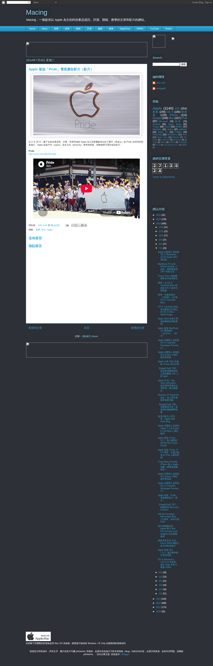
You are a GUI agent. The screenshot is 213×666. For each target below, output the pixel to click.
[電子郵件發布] (66, 225)
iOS (177, 108)
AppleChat (125, 28)
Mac (171, 118)
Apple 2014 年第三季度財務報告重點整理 (168, 321)
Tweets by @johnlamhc (164, 177)
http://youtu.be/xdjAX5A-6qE (42, 154)
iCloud (167, 126)
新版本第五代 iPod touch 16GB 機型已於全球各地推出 (168, 543)
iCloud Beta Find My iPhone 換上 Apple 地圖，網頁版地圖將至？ (168, 466)
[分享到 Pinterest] (85, 225)
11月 (161, 231)
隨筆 (111, 28)
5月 (161, 576)
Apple (50, 229)
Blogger (125, 654)
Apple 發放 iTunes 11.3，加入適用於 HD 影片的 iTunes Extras (168, 442)
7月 (161, 248)
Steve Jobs (162, 137)
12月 (161, 227)
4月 (161, 581)
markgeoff (161, 88)
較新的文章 (35, 327)
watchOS (165, 140)
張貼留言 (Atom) (90, 336)
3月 (161, 585)
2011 (158, 607)
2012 (158, 603)
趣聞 (100, 28)
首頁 (86, 327)
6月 (161, 572)
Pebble (178, 132)
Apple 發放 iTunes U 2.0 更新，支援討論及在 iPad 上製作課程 (168, 454)
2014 (158, 223)
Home (32, 28)
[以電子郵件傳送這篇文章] (73, 225)
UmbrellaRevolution (171, 145)
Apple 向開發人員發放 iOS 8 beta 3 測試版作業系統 (168, 476)
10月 (161, 235)
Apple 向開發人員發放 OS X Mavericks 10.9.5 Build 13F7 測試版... (168, 256)
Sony (163, 142)
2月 (161, 589)
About (44, 28)
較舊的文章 (137, 327)
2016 (158, 215)
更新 (156, 111)
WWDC (140, 28)
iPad (184, 118)
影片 (43, 229)
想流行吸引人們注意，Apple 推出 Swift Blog (166, 419)
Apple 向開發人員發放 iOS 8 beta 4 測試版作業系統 (168, 355)
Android (156, 124)
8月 (161, 244)
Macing (36, 12)
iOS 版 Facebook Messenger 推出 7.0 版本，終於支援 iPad (168, 518)
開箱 (78, 28)
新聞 (56, 28)
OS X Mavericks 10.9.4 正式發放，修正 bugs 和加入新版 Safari (168, 563)
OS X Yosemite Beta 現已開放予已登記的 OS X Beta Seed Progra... (168, 310)
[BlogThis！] (76, 225)
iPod (185, 134)
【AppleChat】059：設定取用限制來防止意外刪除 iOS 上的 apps (168, 372)
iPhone (174, 115)
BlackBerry (172, 134)
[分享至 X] (79, 225)
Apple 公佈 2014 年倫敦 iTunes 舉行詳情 (168, 362)
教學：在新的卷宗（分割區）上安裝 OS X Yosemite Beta (168, 298)
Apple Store (174, 124)
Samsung (157, 134)
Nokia (170, 129)
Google (157, 118)
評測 (89, 28)
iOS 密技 (183, 142)
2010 (158, 611)
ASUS (158, 145)
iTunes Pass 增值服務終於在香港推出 (168, 277)
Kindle (172, 142)
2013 (158, 599)
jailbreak (183, 129)
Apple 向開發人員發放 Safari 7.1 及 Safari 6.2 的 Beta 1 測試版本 (168, 429)
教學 (67, 28)
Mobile (168, 28)
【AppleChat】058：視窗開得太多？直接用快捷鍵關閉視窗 (168, 408)
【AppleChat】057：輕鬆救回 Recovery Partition (168, 507)
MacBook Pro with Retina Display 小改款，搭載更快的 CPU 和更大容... (168, 268)
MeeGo (176, 137)
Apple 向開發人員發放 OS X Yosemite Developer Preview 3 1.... (168, 487)
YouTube (154, 28)
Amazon (177, 140)
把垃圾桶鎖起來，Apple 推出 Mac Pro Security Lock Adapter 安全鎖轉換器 (168, 531)
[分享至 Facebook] (82, 225)
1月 (161, 593)
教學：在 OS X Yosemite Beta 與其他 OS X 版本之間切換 (168, 287)
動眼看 (184, 145)
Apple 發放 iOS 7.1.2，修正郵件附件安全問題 (168, 552)
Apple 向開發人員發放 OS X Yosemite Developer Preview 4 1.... (168, 344)
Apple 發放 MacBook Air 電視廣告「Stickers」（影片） (168, 332)
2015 (158, 219)
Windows (157, 129)
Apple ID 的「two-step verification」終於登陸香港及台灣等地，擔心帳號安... (168, 385)
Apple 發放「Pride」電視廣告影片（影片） (168, 498)
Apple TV (163, 132)
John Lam (43, 225)
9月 (161, 240)
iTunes (156, 126)
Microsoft (163, 121)
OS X (170, 111)
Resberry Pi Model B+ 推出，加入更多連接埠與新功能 (168, 397)
